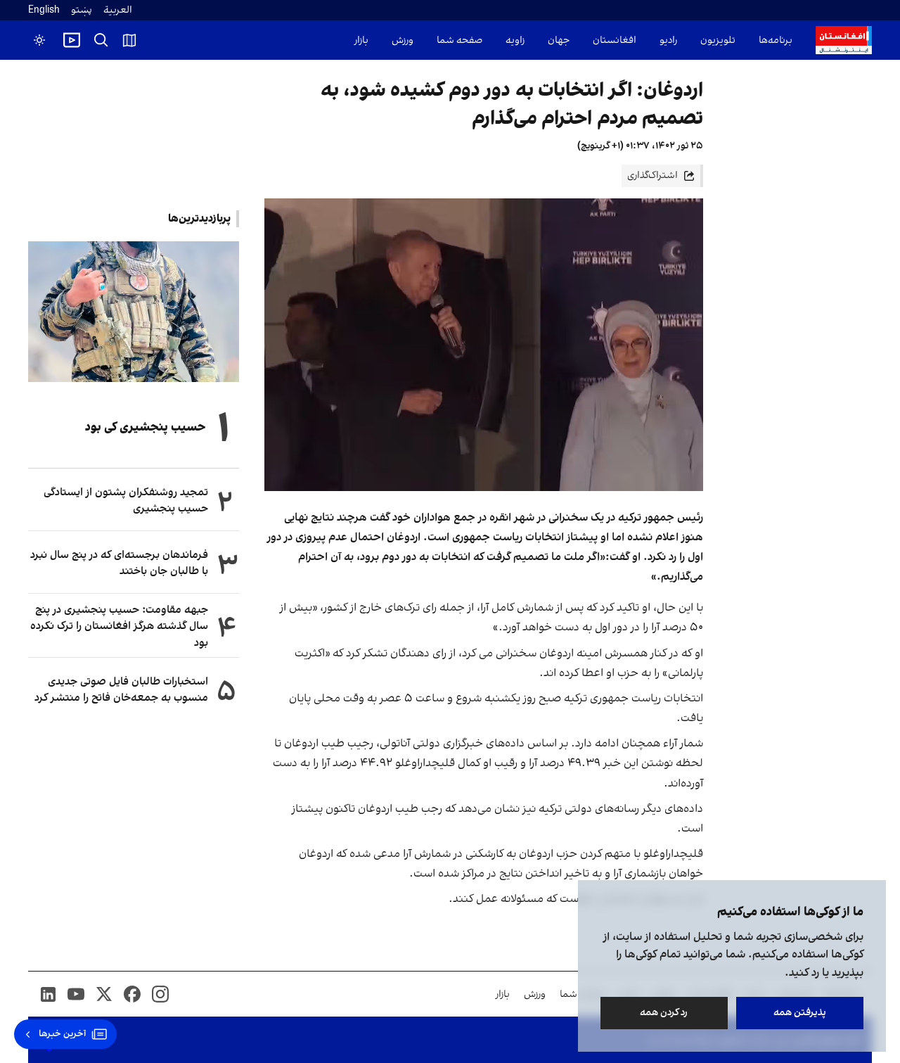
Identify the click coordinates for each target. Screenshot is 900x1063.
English (44, 10)
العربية (117, 10)
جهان (559, 40)
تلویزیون (717, 40)
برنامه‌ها (775, 40)
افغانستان (614, 40)
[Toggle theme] (39, 40)
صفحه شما (459, 40)
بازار (361, 40)
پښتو (81, 10)
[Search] (101, 40)
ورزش (402, 40)
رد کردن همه (664, 1012)
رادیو (668, 40)
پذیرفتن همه (799, 1012)
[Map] (129, 40)
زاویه (515, 40)
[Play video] (71, 40)
